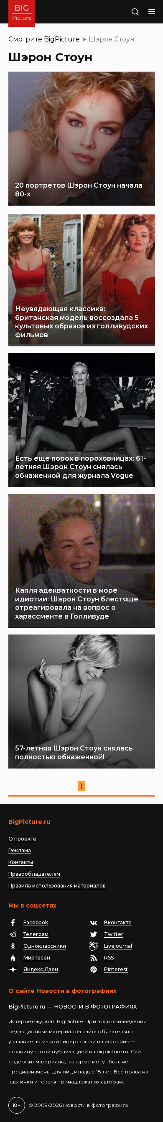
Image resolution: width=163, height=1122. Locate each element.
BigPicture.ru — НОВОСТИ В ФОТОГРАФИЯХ (72, 1006)
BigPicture (62, 39)
